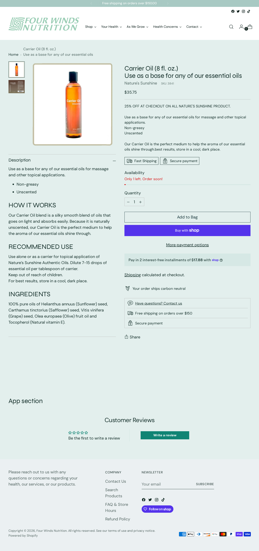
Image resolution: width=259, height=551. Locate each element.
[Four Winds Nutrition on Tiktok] (249, 11)
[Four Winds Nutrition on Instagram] (243, 11)
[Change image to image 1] (16, 69)
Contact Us (115, 481)
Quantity (132, 193)
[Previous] (91, 3)
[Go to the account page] (240, 27)
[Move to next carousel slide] (247, 375)
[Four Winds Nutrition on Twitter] (238, 11)
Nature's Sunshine (140, 83)
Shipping (132, 274)
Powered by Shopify (23, 536)
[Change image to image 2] (16, 86)
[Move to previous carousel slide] (237, 375)
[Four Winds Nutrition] (43, 26)
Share (135, 337)
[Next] (167, 3)
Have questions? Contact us (158, 303)
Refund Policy (117, 519)
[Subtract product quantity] (140, 202)
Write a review (164, 435)
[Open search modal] (231, 27)
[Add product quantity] (128, 202)
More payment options (187, 244)
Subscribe (205, 484)
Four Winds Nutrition (51, 531)
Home (13, 54)
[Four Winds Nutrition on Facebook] (233, 11)
